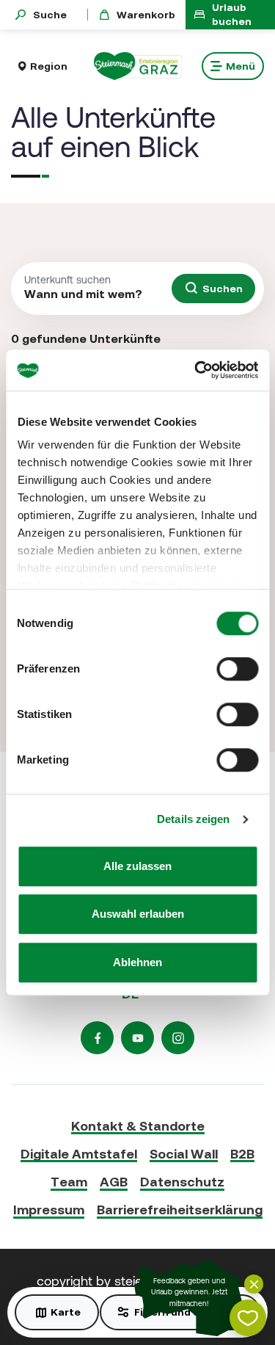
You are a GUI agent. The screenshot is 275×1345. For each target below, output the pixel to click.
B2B (242, 1153)
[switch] (237, 669)
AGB (114, 1181)
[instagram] (177, 1037)
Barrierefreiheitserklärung (180, 1209)
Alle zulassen (137, 866)
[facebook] (97, 1037)
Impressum (48, 1209)
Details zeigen (193, 819)
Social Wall (184, 1153)
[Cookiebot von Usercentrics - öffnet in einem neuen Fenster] (195, 370)
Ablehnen (137, 962)
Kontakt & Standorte (138, 1126)
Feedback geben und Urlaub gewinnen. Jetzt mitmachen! (189, 1292)
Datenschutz (182, 1181)
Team (69, 1181)
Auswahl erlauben (138, 913)
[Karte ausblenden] (253, 1284)
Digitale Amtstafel (79, 1153)
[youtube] (137, 1037)
